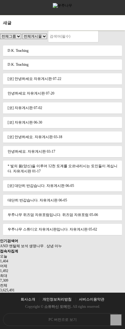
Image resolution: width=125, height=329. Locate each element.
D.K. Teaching (18, 50)
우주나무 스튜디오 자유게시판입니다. (38, 229)
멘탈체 (14, 246)
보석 (24, 246)
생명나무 (36, 246)
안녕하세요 (17, 93)
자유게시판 (43, 79)
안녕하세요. (17, 151)
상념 (50, 246)
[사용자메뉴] (117, 7)
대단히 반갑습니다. (23, 200)
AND (4, 246)
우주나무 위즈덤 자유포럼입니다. (34, 215)
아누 (58, 246)
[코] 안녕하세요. (21, 137)
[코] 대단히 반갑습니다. (27, 186)
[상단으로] (116, 320)
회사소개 (28, 299)
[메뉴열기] (7, 7)
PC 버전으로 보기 (63, 319)
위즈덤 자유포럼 (75, 215)
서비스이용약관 (91, 299)
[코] (11, 108)
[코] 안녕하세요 (20, 79)
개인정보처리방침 (57, 299)
